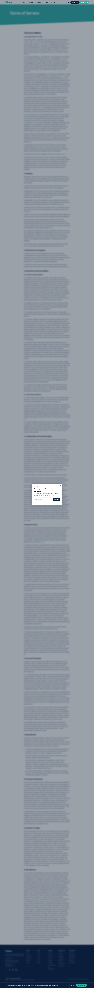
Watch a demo (74, 2)
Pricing (46, 2)
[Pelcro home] (9, 2)
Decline (72, 985)
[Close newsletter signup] (60, 485)
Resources (52, 2)
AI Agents (31, 2)
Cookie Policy (57, 985)
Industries (39, 2)
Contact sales (84, 2)
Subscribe (56, 499)
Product (23, 2)
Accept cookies (81, 985)
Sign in (67, 2)
